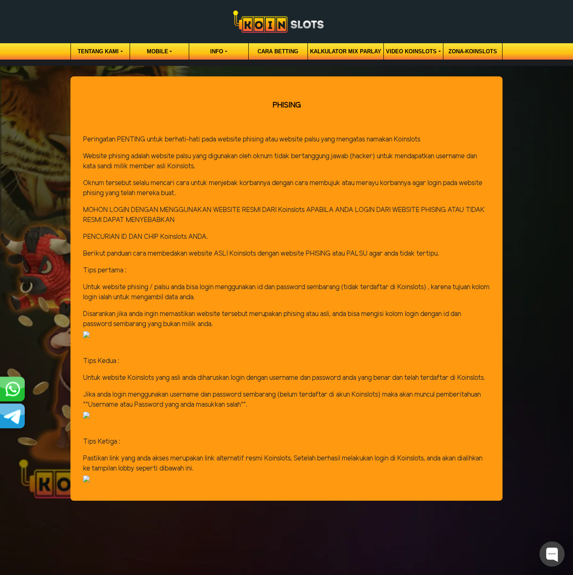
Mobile (157, 51)
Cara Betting (278, 51)
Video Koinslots (411, 51)
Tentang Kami (98, 51)
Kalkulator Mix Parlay (345, 51)
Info (216, 51)
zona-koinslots (472, 51)
